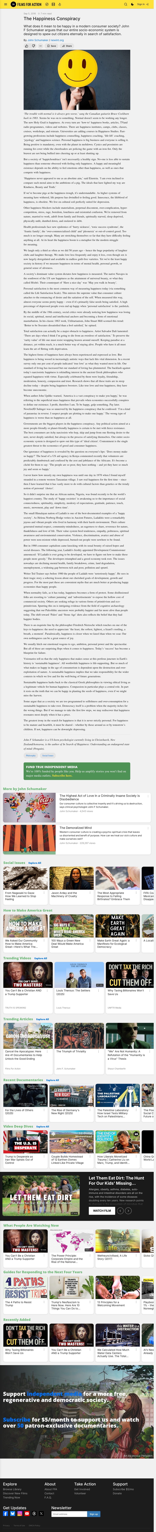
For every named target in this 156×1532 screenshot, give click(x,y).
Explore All (34, 863)
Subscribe (16, 1419)
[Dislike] (34, 46)
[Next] (128, 1210)
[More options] (148, 796)
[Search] (126, 4)
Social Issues (47, 755)
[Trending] (60, 4)
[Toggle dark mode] (132, 4)
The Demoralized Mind (76, 828)
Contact (49, 1493)
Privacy (6, 1525)
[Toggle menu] (5, 4)
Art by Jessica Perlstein (138, 1455)
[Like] (26, 46)
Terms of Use (19, 1525)
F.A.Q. (48, 1497)
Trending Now (11, 1497)
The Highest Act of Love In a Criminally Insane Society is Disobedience (100, 797)
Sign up (94, 1514)
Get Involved (82, 1489)
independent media (54, 1394)
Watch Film (102, 1210)
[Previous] (120, 1210)
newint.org (57, 40)
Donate (117, 1493)
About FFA (50, 1489)
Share (69, 46)
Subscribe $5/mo (123, 1489)
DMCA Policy (34, 1525)
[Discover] (47, 4)
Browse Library (12, 1489)
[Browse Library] (53, 4)
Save (53, 46)
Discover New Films (15, 1493)
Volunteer (80, 1493)
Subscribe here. (62, 775)
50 (20, 1425)
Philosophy (31, 755)
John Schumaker (38, 40)
